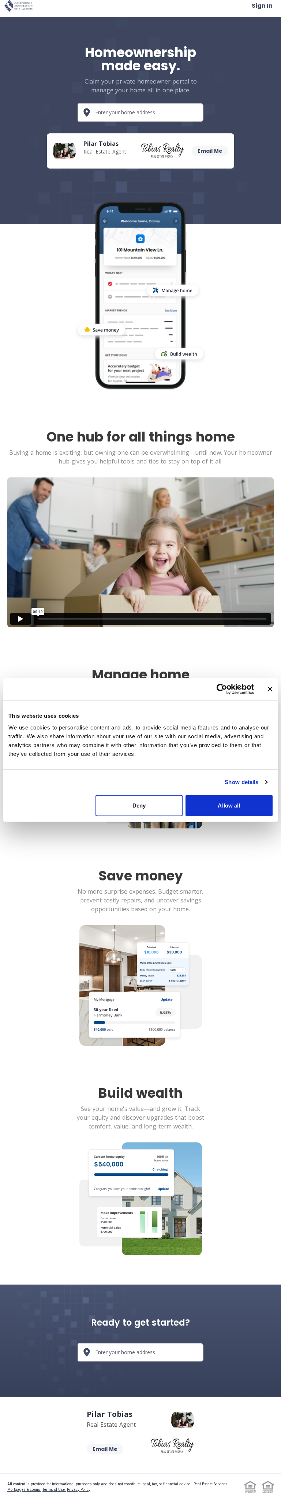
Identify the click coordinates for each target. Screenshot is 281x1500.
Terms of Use (54, 1490)
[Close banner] (270, 689)
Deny (139, 805)
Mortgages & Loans (24, 1490)
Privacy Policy (78, 1490)
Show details (241, 782)
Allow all (229, 805)
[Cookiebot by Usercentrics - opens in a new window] (222, 689)
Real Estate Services (211, 1484)
